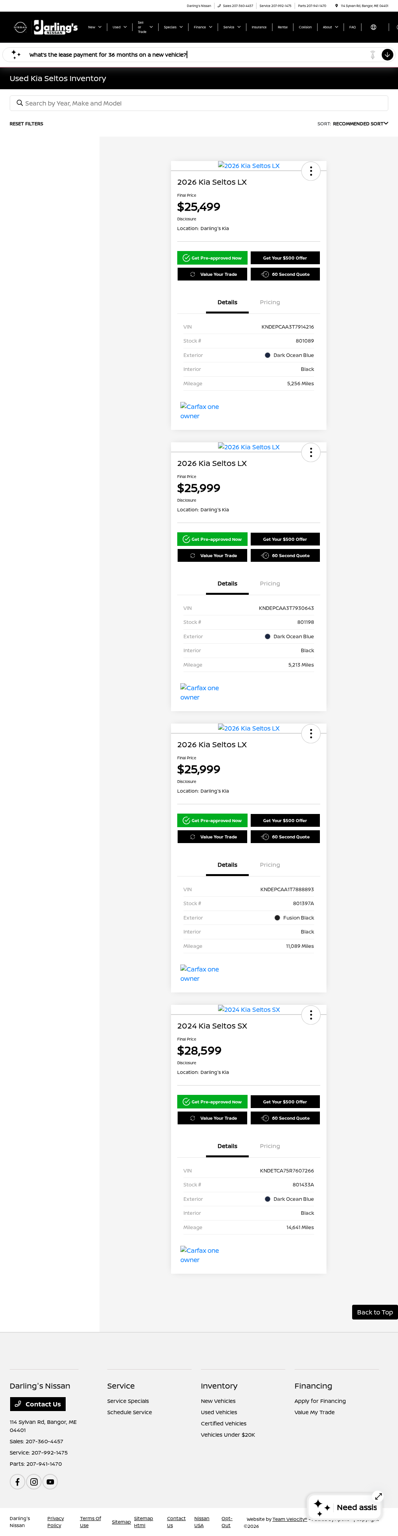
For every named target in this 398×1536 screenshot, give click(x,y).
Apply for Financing (320, 1400)
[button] (311, 171)
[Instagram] (34, 1481)
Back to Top (375, 1312)
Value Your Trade (219, 274)
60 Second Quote (291, 274)
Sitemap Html (143, 1522)
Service (121, 1385)
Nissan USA (201, 1522)
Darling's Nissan (20, 1522)
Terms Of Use (90, 1522)
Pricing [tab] (270, 302)
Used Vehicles (219, 1412)
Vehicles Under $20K (228, 1434)
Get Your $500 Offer (285, 258)
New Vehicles (218, 1400)
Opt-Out (227, 1522)
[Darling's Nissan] (45, 26)
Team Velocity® (289, 1519)
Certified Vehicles (223, 1423)
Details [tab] (227, 302)
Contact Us (42, 1404)
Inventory (219, 1385)
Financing (313, 1385)
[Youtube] (50, 1481)
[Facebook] (17, 1481)
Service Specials (128, 1400)
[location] (336, 5)
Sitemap (121, 1522)
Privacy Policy (55, 1522)
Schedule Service (129, 1412)
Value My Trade (315, 1412)
